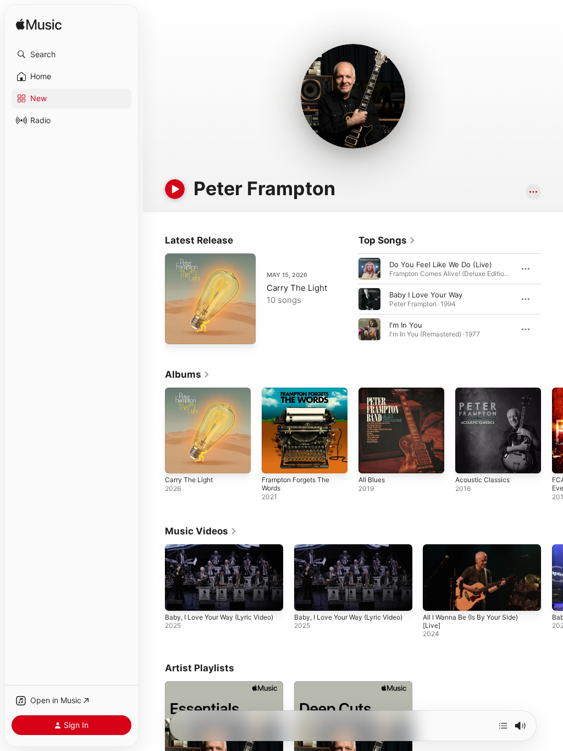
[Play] (175, 189)
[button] (71, 54)
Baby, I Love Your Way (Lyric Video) (219, 617)
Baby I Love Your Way (425, 294)
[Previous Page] (347, 299)
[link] (387, 240)
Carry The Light (297, 288)
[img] (39, 25)
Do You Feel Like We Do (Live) (440, 264)
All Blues (371, 480)
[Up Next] (503, 725)
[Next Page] (552, 299)
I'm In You (405, 325)
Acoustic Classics (482, 480)
